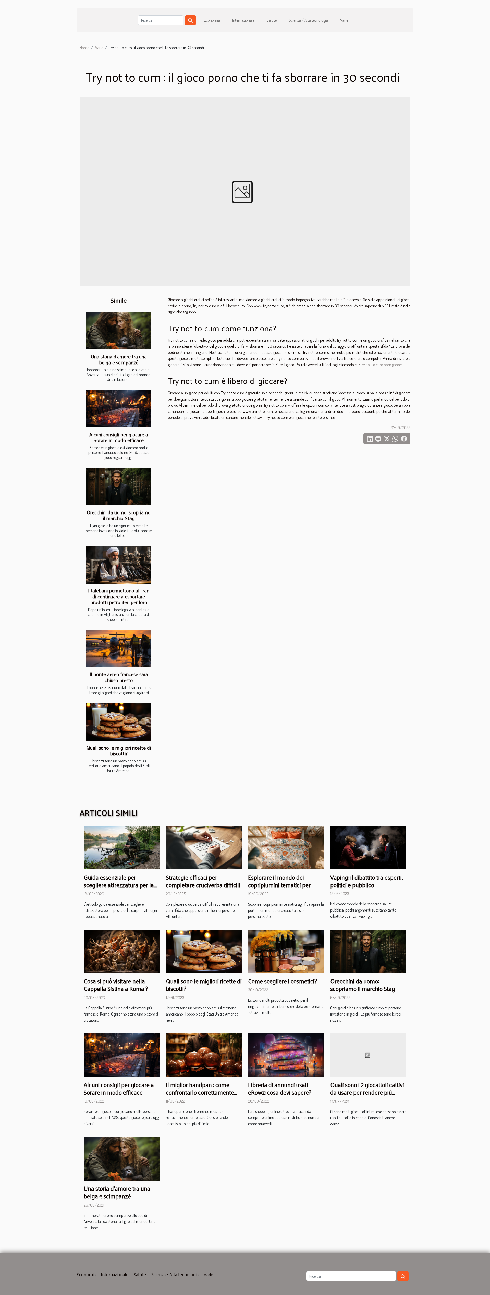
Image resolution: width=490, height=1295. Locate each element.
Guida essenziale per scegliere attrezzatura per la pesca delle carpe (119, 885)
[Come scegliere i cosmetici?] (286, 950)
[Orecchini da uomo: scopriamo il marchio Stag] (118, 487)
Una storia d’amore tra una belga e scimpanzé (119, 359)
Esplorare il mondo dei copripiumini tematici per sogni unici (279, 885)
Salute (272, 20)
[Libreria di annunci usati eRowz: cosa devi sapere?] (286, 1054)
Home (84, 47)
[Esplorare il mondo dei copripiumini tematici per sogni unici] (286, 846)
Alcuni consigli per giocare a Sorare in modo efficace (118, 437)
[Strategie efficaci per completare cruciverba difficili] (204, 846)
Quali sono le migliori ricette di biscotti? (119, 750)
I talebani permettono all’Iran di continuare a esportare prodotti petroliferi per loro (118, 596)
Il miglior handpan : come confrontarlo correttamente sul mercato (200, 1092)
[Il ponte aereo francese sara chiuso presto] (118, 648)
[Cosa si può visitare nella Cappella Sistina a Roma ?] (122, 950)
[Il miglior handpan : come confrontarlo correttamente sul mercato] (204, 1054)
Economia (212, 20)
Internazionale (243, 20)
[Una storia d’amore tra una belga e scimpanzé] (118, 330)
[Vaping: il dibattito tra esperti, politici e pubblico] (368, 846)
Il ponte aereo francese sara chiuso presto (119, 677)
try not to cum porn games (381, 364)
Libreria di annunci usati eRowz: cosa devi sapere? (279, 1088)
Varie (344, 20)
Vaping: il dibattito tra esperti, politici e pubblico (366, 881)
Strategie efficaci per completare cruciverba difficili (203, 881)
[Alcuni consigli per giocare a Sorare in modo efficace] (118, 408)
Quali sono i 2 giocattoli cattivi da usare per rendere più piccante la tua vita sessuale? (367, 1092)
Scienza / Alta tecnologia (308, 20)
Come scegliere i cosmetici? (282, 981)
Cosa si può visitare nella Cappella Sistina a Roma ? (116, 985)
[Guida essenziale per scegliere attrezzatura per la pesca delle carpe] (122, 846)
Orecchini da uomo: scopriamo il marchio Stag (119, 515)
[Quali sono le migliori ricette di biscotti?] (118, 722)
